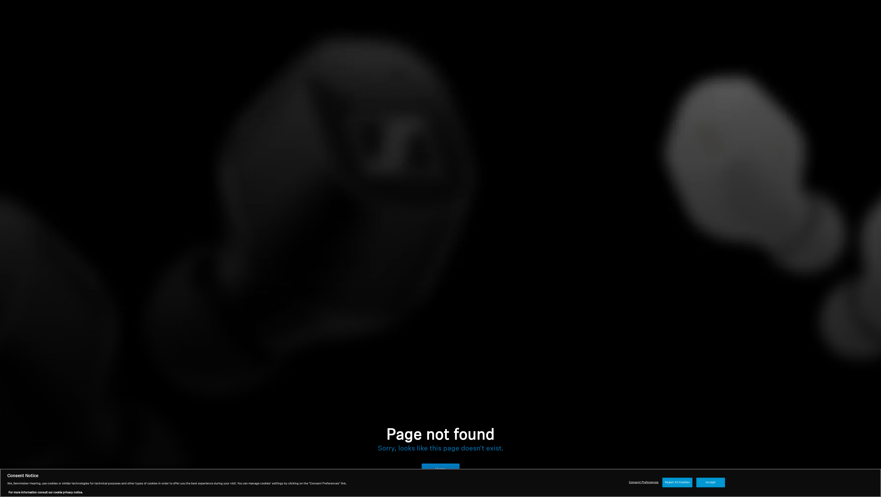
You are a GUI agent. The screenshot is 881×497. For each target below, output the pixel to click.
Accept (710, 482)
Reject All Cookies (677, 482)
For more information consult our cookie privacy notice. (45, 492)
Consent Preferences (643, 482)
